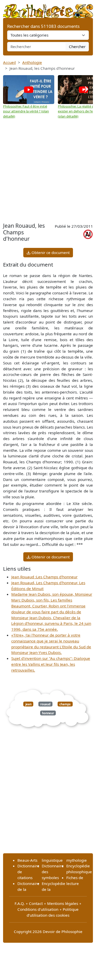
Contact (36, 903)
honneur (48, 713)
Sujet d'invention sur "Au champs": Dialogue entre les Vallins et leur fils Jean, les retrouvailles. (50, 664)
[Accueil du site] (48, 8)
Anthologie (32, 62)
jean (28, 704)
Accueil (9, 62)
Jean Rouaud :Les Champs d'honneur (44, 576)
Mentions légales (62, 903)
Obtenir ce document (50, 252)
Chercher (77, 46)
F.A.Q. (20, 903)
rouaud (45, 704)
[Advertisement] (48, 170)
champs (65, 704)
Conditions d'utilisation (37, 909)
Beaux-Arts (27, 860)
